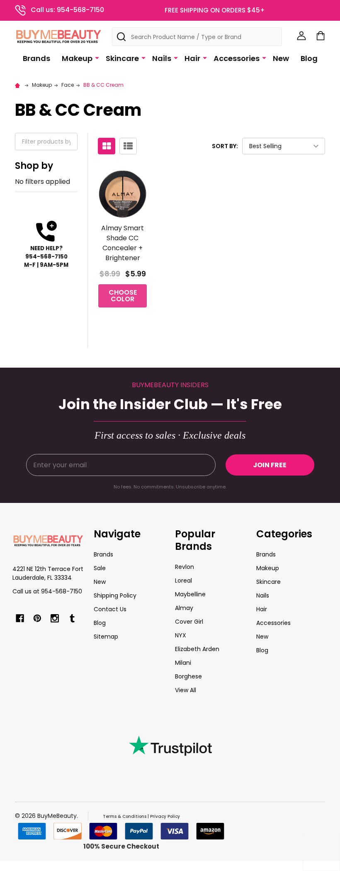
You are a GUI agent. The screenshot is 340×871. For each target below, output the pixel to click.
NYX (180, 635)
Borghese (188, 676)
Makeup (77, 58)
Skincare (122, 58)
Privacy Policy (165, 816)
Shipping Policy (115, 595)
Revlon (184, 567)
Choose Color (123, 296)
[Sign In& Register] (301, 35)
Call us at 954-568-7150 (47, 591)
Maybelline (190, 594)
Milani (183, 663)
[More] (97, 57)
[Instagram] (54, 618)
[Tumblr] (72, 618)
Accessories (237, 58)
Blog (309, 58)
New (281, 58)
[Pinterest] (37, 618)
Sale (100, 568)
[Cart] (320, 35)
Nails (161, 58)
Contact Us (110, 609)
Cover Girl (189, 621)
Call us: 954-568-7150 (67, 10)
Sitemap (106, 636)
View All (185, 690)
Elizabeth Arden (197, 649)
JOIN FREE (270, 465)
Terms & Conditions (124, 816)
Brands (36, 58)
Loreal (183, 580)
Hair (192, 58)
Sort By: (225, 146)
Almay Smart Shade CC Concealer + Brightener (122, 243)
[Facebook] (19, 618)
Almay (184, 608)
